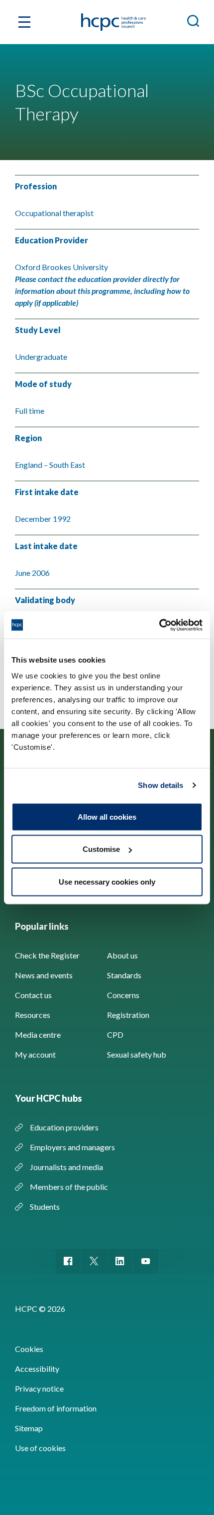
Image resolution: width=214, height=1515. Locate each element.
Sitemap (29, 1428)
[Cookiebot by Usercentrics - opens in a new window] (159, 624)
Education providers (64, 1127)
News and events (44, 975)
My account (35, 1054)
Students (45, 1206)
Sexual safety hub (136, 1054)
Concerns (123, 995)
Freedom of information (56, 1408)
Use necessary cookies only (107, 881)
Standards (124, 975)
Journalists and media (66, 1167)
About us (122, 955)
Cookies (29, 1348)
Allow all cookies (107, 816)
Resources (32, 1014)
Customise (101, 849)
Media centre (38, 1034)
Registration (128, 1014)
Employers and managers (72, 1147)
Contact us (33, 995)
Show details (160, 785)
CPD (115, 1034)
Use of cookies (40, 1448)
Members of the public (69, 1186)
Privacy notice (39, 1388)
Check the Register (47, 955)
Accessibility (37, 1368)
